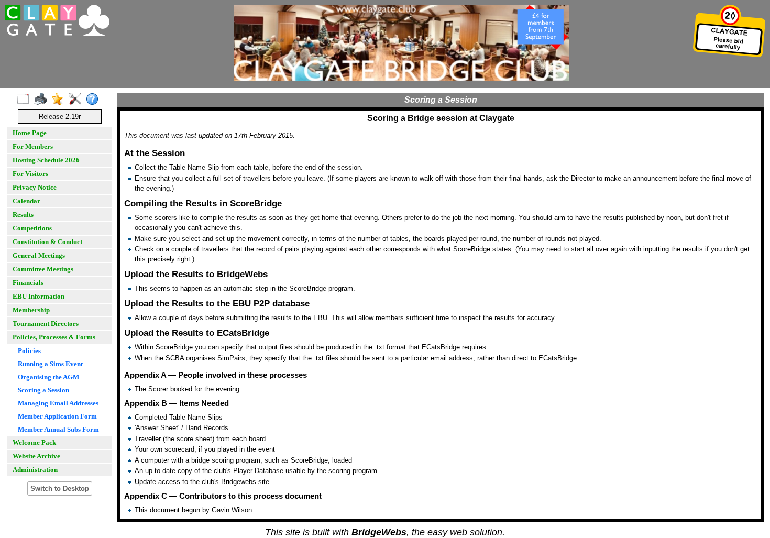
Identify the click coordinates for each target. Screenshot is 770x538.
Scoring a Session (43, 390)
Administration (35, 470)
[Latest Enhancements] (60, 99)
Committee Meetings (43, 269)
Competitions (32, 228)
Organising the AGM (48, 377)
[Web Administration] (77, 99)
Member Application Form (57, 416)
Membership (31, 310)
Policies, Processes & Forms (54, 337)
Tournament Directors (46, 323)
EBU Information (38, 296)
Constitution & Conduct (47, 242)
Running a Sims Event (50, 364)
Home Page (30, 133)
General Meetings (39, 255)
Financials (28, 283)
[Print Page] (42, 99)
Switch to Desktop (59, 488)
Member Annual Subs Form (58, 429)
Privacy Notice (35, 187)
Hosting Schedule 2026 (46, 160)
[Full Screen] (25, 99)
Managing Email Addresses (58, 403)
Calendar (26, 201)
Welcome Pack (34, 442)
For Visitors (30, 174)
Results (23, 214)
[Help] (94, 99)
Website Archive (36, 456)
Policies (29, 351)
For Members (33, 146)
